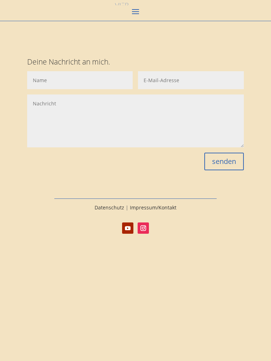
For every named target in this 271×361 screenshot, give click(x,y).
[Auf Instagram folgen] (143, 228)
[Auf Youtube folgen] (127, 228)
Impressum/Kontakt (153, 207)
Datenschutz (109, 207)
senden (224, 161)
